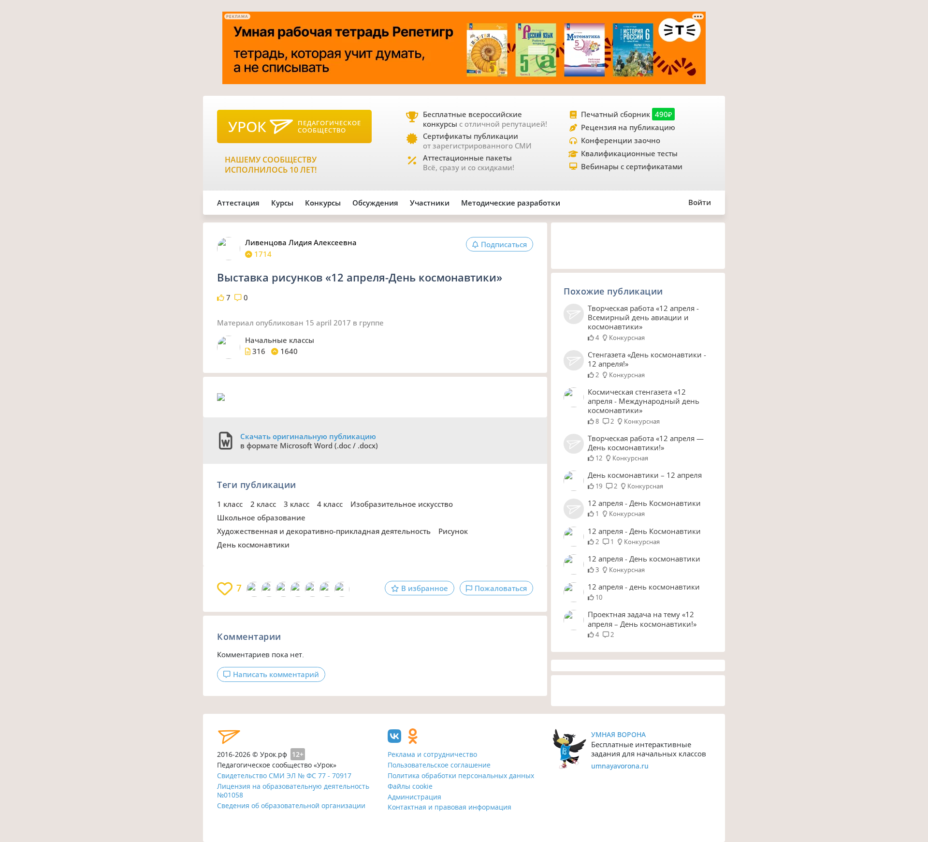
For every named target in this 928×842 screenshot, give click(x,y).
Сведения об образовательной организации (291, 805)
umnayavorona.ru (620, 765)
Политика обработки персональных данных (461, 775)
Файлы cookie (410, 786)
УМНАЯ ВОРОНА (618, 734)
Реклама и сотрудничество (432, 754)
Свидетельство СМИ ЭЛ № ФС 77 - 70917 (284, 775)
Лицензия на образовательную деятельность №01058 (293, 791)
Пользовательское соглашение (439, 764)
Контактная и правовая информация (449, 807)
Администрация (414, 796)
